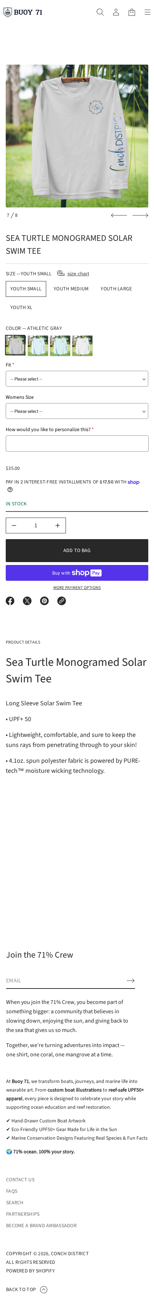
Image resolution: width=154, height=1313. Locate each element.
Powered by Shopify (30, 1271)
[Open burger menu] (147, 12)
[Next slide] (140, 215)
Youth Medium (71, 289)
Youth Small (26, 289)
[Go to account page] (116, 12)
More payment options (77, 588)
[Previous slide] (119, 215)
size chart (78, 273)
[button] (100, 12)
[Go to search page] (100, 12)
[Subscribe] (130, 980)
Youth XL (21, 307)
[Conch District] (23, 12)
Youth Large (116, 289)
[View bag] (132, 12)
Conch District (70, 1253)
